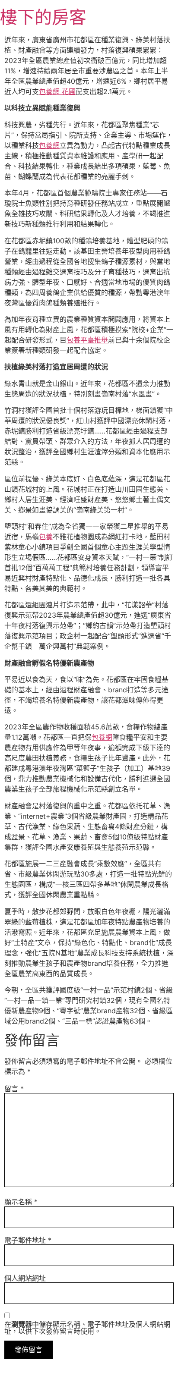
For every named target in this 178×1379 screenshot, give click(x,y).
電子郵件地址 (27, 1240)
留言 (14, 1088)
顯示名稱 (21, 1201)
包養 (46, 536)
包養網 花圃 (57, 91)
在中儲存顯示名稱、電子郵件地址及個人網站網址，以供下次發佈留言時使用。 (87, 1328)
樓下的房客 (43, 17)
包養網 (49, 145)
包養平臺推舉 (87, 340)
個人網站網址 (25, 1278)
